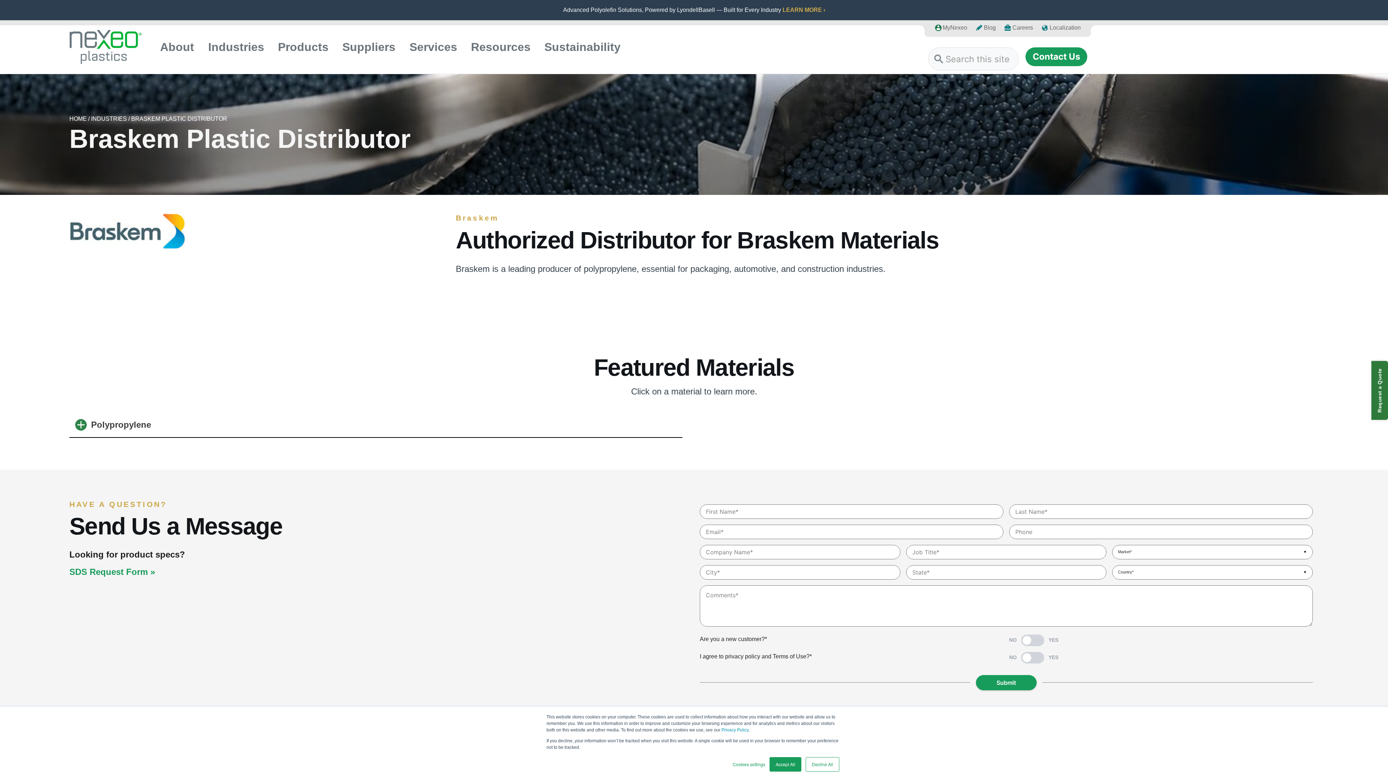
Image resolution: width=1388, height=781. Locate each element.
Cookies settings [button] (749, 764)
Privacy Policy (735, 730)
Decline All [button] (822, 764)
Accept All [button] (785, 764)
